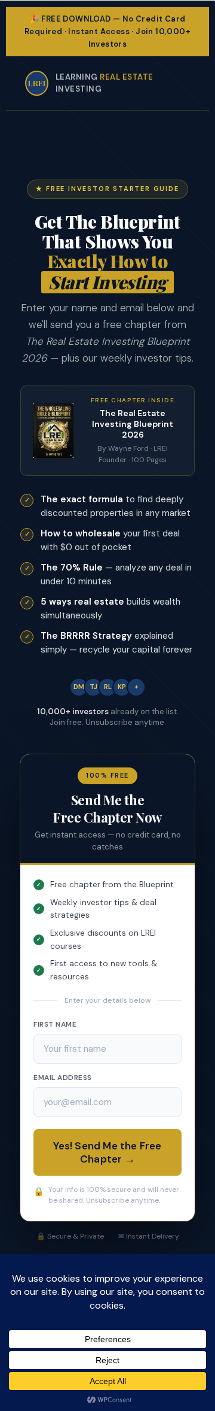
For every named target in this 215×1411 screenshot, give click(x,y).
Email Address (62, 1077)
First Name (54, 1024)
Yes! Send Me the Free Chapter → (107, 1152)
